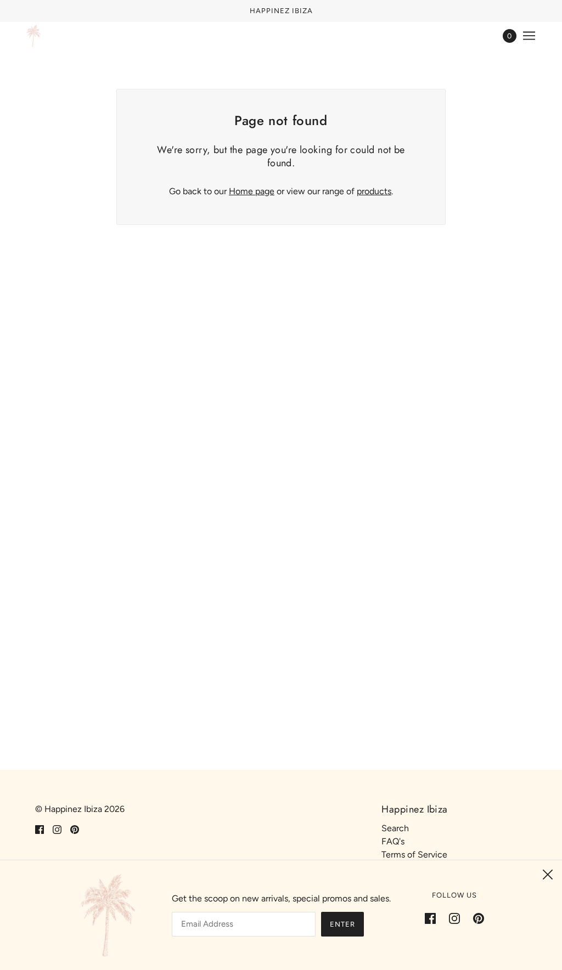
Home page (251, 191)
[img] (39, 829)
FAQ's (392, 841)
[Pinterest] (475, 918)
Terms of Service (414, 854)
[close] (547, 874)
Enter (342, 924)
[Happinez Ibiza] (33, 35)
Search (395, 828)
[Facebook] (433, 918)
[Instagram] (454, 918)
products (374, 191)
